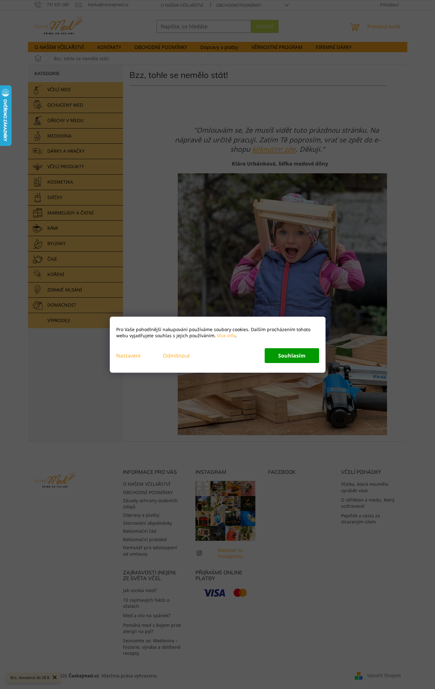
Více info (225, 335)
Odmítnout (176, 355)
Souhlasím (292, 355)
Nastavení (128, 355)
